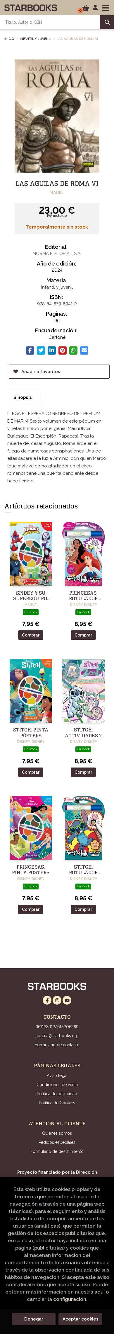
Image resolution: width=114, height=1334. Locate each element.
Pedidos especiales (57, 1142)
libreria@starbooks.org (57, 1035)
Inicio (9, 38)
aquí (99, 1292)
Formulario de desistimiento (57, 1151)
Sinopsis (22, 397)
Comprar (30, 635)
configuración (69, 1299)
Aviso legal (57, 1075)
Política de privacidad (57, 1093)
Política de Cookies (57, 1102)
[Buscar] (107, 22)
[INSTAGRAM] (57, 1000)
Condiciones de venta (57, 1084)
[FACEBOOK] (47, 1000)
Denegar (33, 1319)
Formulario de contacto (57, 1044)
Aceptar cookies (81, 1319)
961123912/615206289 (57, 1026)
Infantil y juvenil (35, 38)
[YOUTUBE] (67, 1000)
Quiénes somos (57, 1133)
